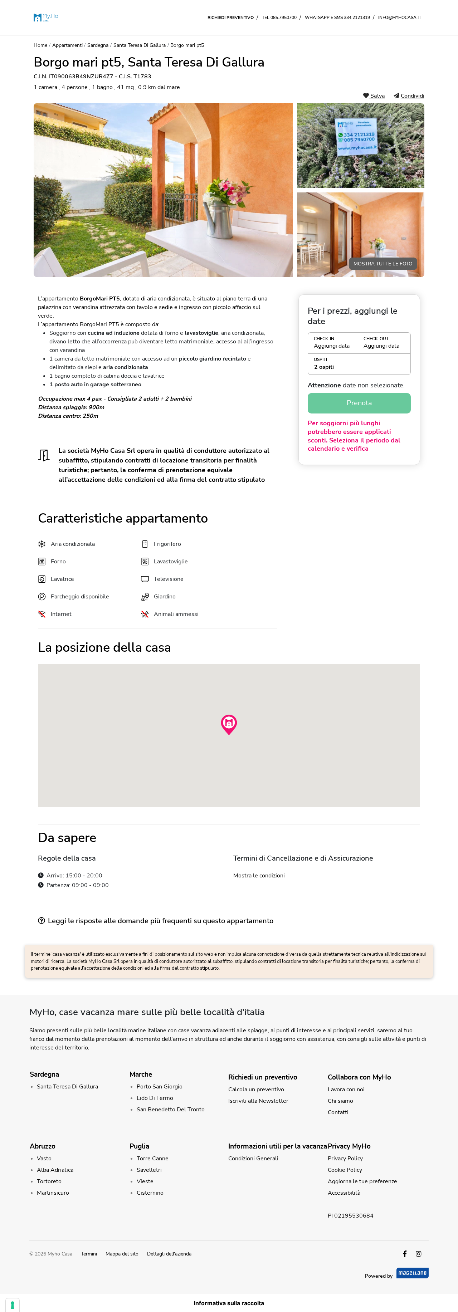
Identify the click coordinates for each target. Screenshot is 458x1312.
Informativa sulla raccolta (229, 1303)
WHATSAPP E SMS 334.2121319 (337, 17)
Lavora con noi (346, 1089)
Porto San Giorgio (159, 1087)
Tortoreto (49, 1181)
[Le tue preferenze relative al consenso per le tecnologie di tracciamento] (12, 1305)
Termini (89, 1253)
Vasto (44, 1158)
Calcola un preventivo (256, 1089)
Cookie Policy (345, 1170)
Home (40, 45)
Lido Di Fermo (155, 1098)
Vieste (145, 1181)
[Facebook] (405, 1254)
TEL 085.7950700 (279, 17)
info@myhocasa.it (399, 17)
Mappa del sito (122, 1253)
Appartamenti (67, 45)
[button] (359, 343)
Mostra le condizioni (259, 876)
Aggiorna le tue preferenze (362, 1181)
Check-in (324, 339)
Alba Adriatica (55, 1170)
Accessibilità (344, 1193)
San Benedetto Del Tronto (171, 1109)
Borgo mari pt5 (187, 45)
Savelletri (149, 1170)
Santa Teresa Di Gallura (139, 45)
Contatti (338, 1112)
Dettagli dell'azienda (169, 1253)
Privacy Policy (345, 1158)
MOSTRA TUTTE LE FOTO (383, 263)
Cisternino (150, 1193)
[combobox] (359, 367)
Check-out (376, 339)
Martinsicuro (53, 1193)
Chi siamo (340, 1101)
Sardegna (97, 45)
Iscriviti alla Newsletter (258, 1101)
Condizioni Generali (253, 1158)
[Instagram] (419, 1254)
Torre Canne (153, 1158)
